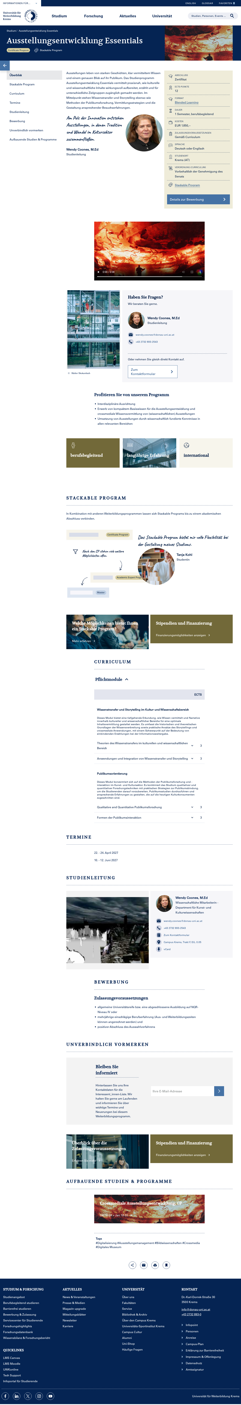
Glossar (206, 4)
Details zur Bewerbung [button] (187, 199)
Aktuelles (127, 15)
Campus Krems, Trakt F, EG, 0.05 (182, 942)
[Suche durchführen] (232, 16)
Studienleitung (19, 112)
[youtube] (50, 1396)
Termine (15, 102)
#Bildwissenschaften (168, 1243)
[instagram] (39, 1396)
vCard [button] (167, 949)
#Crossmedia (191, 1243)
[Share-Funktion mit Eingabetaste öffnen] (132, 1265)
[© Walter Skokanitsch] (93, 329)
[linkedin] (16, 1396)
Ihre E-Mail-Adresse (167, 1091)
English (191, 3)
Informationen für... (16, 3)
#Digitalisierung (106, 1243)
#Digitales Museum (108, 1247)
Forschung (93, 15)
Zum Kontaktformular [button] (143, 371)
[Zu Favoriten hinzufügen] (166, 1265)
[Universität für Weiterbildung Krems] (22, 15)
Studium (59, 15)
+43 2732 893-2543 (147, 341)
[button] (5, 66)
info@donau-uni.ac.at (196, 1309)
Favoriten (224, 4)
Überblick (16, 75)
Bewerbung (17, 121)
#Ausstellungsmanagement (135, 1243)
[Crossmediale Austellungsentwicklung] (149, 249)
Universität (162, 15)
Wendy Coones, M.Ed (163, 318)
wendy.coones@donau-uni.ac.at (155, 334)
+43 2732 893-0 (191, 1314)
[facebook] (5, 1396)
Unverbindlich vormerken (26, 130)
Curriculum (17, 93)
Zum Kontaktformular (176, 935)
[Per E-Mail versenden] (143, 1265)
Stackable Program (22, 84)
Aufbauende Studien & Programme (33, 139)
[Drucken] (155, 1265)
